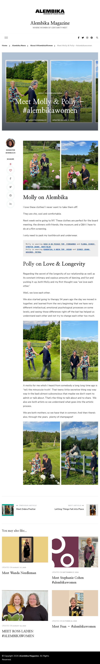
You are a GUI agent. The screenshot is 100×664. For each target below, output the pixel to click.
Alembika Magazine (50, 23)
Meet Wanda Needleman (19, 573)
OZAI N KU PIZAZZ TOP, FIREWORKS (59, 244)
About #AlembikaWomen (50, 93)
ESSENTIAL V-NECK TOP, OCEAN (57, 250)
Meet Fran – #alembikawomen (74, 626)
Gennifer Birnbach (37, 120)
